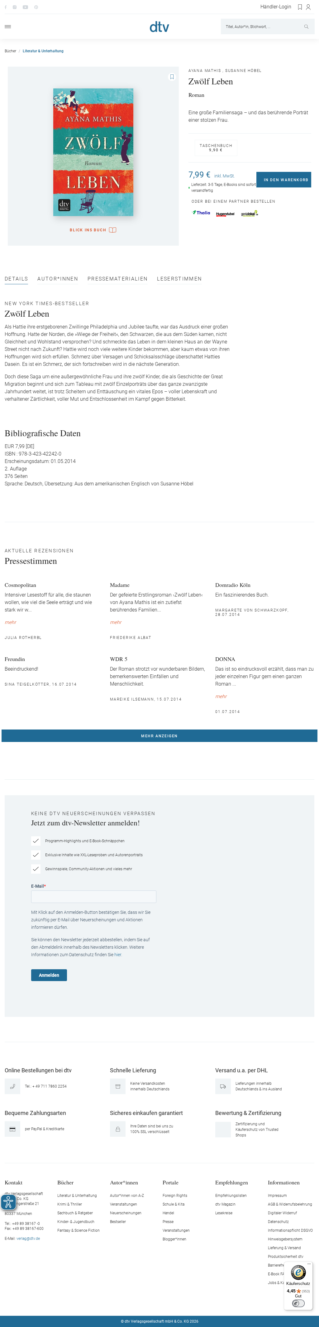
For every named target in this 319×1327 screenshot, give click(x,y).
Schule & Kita (173, 1204)
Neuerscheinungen (125, 1213)
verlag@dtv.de (28, 1238)
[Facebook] (6, 7)
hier (117, 954)
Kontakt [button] (13, 1182)
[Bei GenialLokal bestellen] (249, 213)
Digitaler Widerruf (282, 1213)
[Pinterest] (36, 7)
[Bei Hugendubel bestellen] (225, 214)
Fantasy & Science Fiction (78, 1230)
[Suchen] (307, 26)
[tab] (16, 280)
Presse (168, 1222)
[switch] (298, 1303)
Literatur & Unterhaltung (77, 1195)
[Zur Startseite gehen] (159, 26)
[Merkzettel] (300, 7)
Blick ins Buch (88, 230)
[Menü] (8, 26)
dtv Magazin (225, 1204)
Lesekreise (223, 1213)
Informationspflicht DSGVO (290, 1230)
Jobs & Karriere (280, 1283)
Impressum (277, 1195)
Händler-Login (275, 7)
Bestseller (118, 1222)
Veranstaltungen (123, 1204)
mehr (10, 622)
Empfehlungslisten (231, 1195)
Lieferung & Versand (284, 1248)
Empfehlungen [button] (231, 1182)
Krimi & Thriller (69, 1204)
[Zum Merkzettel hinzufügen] (172, 77)
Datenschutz (278, 1222)
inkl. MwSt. (224, 175)
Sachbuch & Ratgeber (75, 1213)
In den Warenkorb (286, 180)
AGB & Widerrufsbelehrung (290, 1204)
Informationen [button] (284, 1182)
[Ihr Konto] (308, 7)
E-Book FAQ (277, 1274)
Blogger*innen (174, 1239)
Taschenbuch (216, 148)
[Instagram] (15, 7)
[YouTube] (25, 7)
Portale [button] (171, 1182)
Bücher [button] (65, 1182)
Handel (168, 1213)
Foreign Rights (175, 1195)
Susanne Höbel (243, 70)
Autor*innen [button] (124, 1182)
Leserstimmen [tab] (179, 279)
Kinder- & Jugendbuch (75, 1222)
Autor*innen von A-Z (127, 1195)
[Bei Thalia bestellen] (201, 212)
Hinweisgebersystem (285, 1239)
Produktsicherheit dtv (285, 1256)
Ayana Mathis (204, 70)
